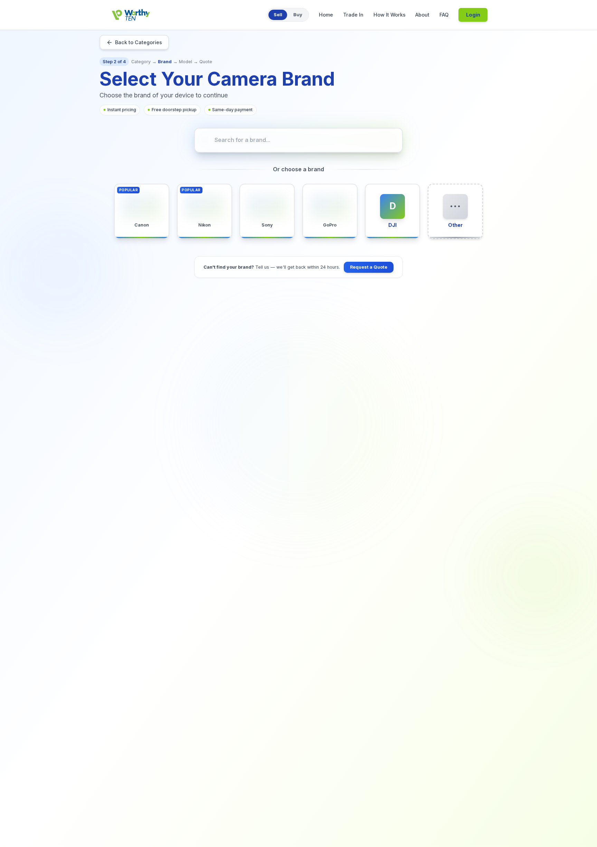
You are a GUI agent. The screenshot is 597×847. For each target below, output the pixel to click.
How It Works (389, 15)
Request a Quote (368, 267)
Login (473, 15)
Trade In (353, 15)
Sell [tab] (278, 14)
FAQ (443, 15)
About (422, 15)
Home (326, 15)
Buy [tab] (297, 14)
